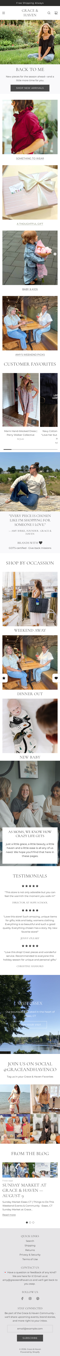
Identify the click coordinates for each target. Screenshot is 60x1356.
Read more (9, 1214)
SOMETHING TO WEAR (30, 158)
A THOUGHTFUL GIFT (30, 223)
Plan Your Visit (30, 1024)
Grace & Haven (30, 12)
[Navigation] (3, 12)
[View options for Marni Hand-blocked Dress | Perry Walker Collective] (33, 422)
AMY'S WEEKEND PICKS (30, 354)
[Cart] (56, 12)
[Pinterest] (37, 1298)
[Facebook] (22, 1298)
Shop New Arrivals (30, 88)
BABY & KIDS (30, 289)
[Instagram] (30, 1298)
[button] (27, 1222)
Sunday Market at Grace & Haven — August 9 (24, 1190)
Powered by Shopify (30, 1352)
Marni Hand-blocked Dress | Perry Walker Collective (20, 433)
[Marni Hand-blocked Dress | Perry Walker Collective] (20, 400)
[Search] (48, 12)
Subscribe (30, 1338)
